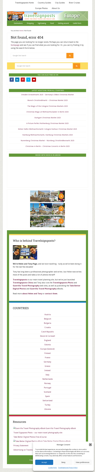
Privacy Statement (20, 445)
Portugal (47, 388)
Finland (47, 353)
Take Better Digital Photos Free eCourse (30, 437)
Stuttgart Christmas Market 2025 (47, 118)
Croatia (47, 327)
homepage (15, 45)
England (47, 340)
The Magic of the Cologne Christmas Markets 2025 (47, 106)
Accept (44, 462)
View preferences (82, 462)
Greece (47, 366)
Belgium (47, 319)
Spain (47, 396)
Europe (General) (47, 349)
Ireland (47, 370)
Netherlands (47, 379)
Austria (47, 314)
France (47, 357)
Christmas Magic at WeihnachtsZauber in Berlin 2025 (47, 112)
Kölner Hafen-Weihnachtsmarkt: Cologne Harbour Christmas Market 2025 (47, 129)
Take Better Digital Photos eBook (56, 441)
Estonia (47, 345)
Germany (47, 362)
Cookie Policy (52, 468)
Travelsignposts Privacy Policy (68, 468)
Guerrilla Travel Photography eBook (60, 428)
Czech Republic (47, 332)
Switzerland (47, 400)
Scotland (47, 392)
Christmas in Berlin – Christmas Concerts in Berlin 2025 (47, 146)
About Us (56, 8)
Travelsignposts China (23, 283)
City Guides (60, 3)
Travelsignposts (47, 15)
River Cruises (74, 3)
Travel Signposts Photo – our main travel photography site (37, 433)
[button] (90, 445)
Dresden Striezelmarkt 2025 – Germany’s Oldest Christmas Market (47, 95)
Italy (47, 375)
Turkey (47, 405)
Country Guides (44, 3)
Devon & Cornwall (47, 336)
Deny (63, 462)
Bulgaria (47, 323)
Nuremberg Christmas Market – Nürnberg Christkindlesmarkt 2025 (47, 141)
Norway (47, 383)
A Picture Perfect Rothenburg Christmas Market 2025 (47, 123)
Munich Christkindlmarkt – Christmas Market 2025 (47, 100)
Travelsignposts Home (24, 3)
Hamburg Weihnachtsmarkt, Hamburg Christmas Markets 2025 (47, 135)
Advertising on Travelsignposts (26, 450)
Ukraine (47, 409)
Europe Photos (41, 8)
